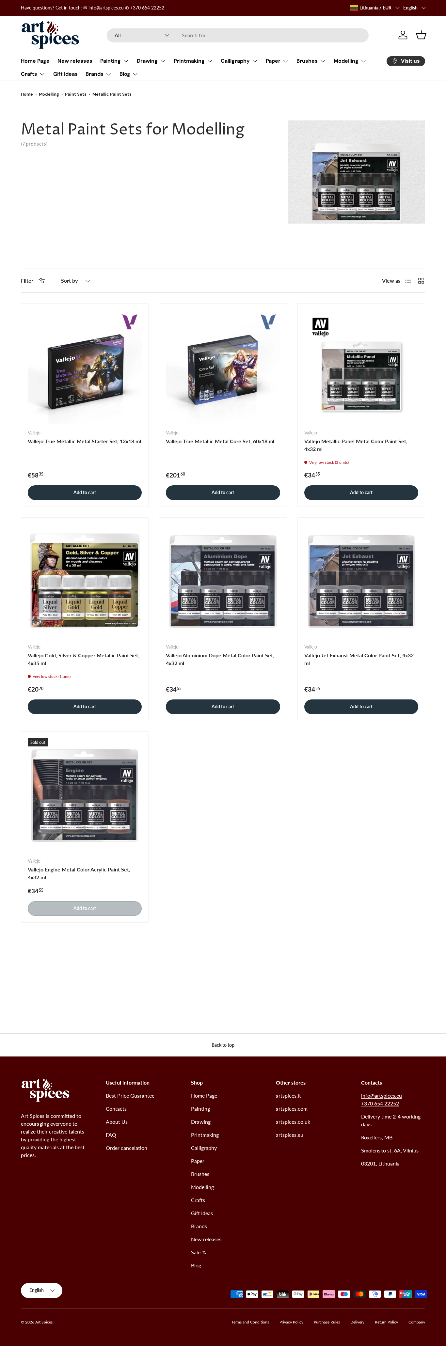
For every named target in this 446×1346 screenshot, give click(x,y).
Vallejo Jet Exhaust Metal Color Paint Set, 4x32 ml (359, 659)
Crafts (29, 73)
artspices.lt (288, 1095)
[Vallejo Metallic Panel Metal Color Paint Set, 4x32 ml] (361, 367)
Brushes (307, 60)
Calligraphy (235, 60)
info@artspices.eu (381, 1095)
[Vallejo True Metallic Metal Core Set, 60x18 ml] (223, 367)
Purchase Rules (327, 1322)
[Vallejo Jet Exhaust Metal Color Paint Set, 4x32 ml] (361, 581)
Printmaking (189, 60)
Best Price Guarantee (130, 1095)
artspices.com (292, 1108)
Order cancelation (126, 1148)
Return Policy (386, 1322)
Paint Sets (76, 94)
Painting (110, 60)
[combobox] (237, 35)
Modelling (346, 60)
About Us (117, 1122)
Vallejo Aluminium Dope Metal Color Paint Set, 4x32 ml (220, 659)
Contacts (116, 1108)
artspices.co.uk (293, 1122)
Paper (273, 60)
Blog (124, 73)
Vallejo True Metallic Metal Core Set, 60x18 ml (220, 441)
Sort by (69, 280)
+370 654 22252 (380, 1103)
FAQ (111, 1135)
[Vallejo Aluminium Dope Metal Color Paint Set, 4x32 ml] (223, 581)
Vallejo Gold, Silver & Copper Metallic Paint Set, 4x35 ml (83, 659)
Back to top (223, 1045)
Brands (95, 73)
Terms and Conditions (250, 1322)
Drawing (147, 60)
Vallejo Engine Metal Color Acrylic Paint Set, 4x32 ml (79, 873)
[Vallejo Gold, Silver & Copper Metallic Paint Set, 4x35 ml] (85, 581)
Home (27, 94)
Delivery (357, 1322)
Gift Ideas (65, 73)
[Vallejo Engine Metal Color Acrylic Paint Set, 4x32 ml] (85, 795)
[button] (421, 35)
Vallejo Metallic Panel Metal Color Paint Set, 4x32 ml (355, 445)
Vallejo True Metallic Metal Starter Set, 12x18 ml (84, 441)
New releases (74, 60)
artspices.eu (289, 1135)
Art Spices (44, 1322)
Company (416, 1322)
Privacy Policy (291, 1322)
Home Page (35, 60)
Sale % (198, 1252)
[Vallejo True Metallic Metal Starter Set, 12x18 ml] (85, 367)
